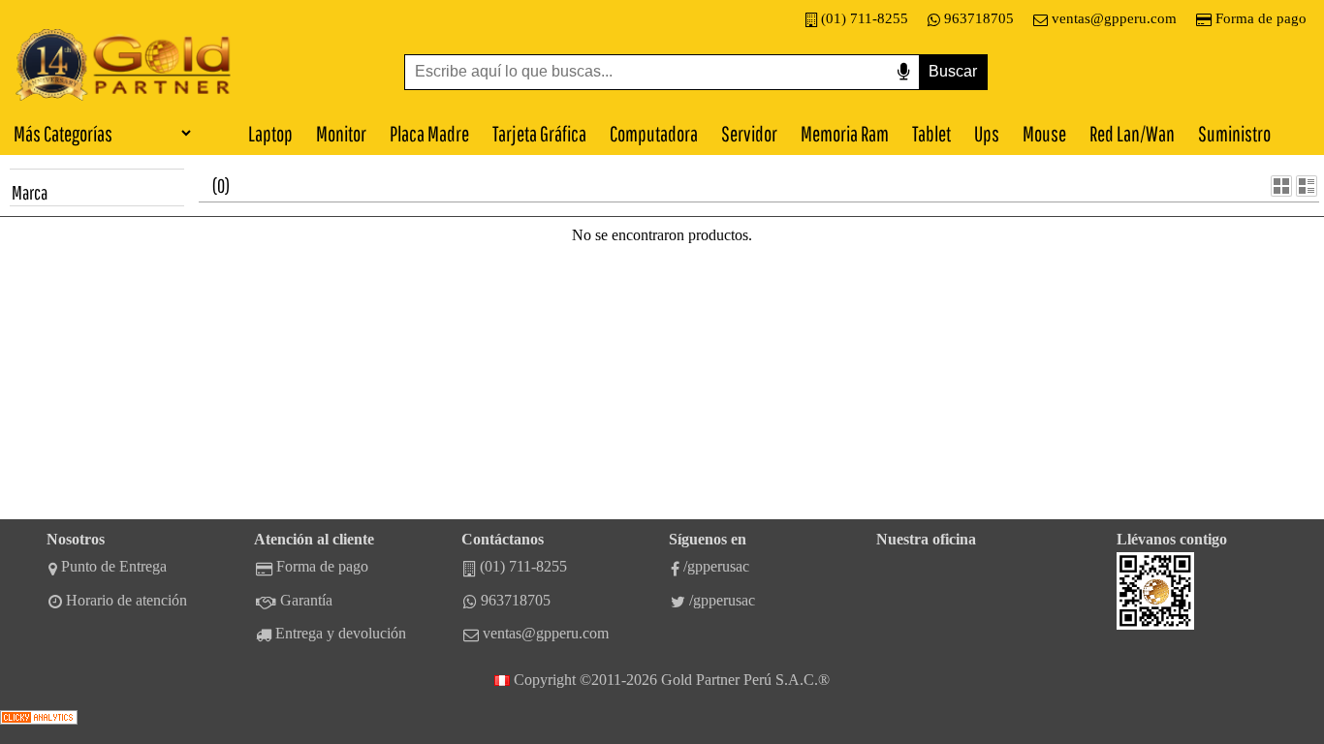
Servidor (749, 133)
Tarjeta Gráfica (539, 133)
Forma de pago (1261, 18)
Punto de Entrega (114, 566)
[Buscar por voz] (903, 72)
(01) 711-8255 (864, 18)
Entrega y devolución (340, 633)
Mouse (1044, 133)
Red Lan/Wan (1132, 133)
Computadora (654, 133)
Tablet (931, 133)
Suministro (1234, 133)
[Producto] (1281, 186)
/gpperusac (716, 566)
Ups (986, 133)
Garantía (306, 600)
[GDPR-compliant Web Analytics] (39, 719)
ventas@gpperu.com (1114, 18)
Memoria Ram (845, 133)
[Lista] (1306, 186)
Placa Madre (429, 133)
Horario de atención (126, 600)
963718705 (979, 18)
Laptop (270, 133)
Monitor (341, 133)
